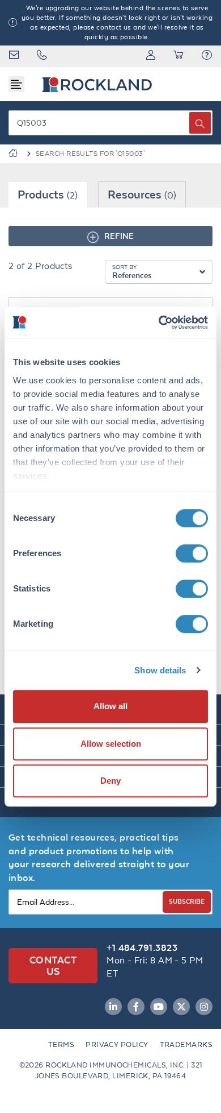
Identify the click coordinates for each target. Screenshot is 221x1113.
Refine (119, 236)
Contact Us (52, 965)
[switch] (192, 553)
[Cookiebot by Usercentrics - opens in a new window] (159, 322)
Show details (160, 670)
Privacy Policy (117, 1044)
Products (48, 194)
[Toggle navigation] (16, 84)
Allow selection (110, 743)
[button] (207, 56)
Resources (142, 194)
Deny (110, 780)
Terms (61, 1044)
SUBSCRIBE (187, 901)
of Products (40, 265)
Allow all (111, 706)
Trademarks (186, 1044)
